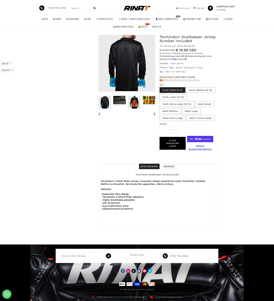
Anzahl (163, 124)
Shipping (176, 53)
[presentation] (99, 113)
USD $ (5, 63)
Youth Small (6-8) (172, 90)
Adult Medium (170, 111)
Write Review (184, 46)
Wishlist (200, 8)
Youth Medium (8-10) (200, 90)
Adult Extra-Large (173, 118)
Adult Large (191, 111)
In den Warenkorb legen (172, 143)
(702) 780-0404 (179, 256)
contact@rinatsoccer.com (169, 297)
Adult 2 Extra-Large (200, 118)
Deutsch (6, 70)
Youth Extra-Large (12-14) (177, 104)
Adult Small (204, 104)
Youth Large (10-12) (173, 97)
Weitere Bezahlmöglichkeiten (200, 147)
